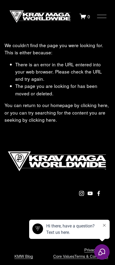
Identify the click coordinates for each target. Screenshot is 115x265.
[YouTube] (90, 193)
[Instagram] (81, 193)
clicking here (94, 105)
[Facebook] (98, 193)
